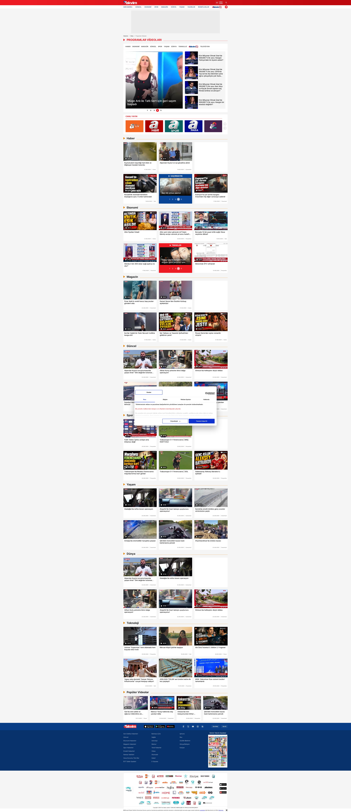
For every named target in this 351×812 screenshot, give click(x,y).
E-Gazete (155, 761)
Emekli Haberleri (129, 751)
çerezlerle (202, 810)
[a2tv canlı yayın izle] (213, 126)
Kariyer (182, 748)
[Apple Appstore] (149, 726)
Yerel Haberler (156, 748)
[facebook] (183, 726)
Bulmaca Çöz (156, 734)
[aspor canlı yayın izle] (174, 126)
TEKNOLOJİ (182, 46)
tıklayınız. (221, 810)
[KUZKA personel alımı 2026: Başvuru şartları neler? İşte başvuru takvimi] (175, 187)
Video (131, 36)
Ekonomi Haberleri (129, 741)
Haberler (125, 36)
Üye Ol (224, 726)
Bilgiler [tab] (165, 399)
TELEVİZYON (205, 46)
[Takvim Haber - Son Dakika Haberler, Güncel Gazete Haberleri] (130, 2)
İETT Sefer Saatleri (129, 761)
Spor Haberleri (128, 748)
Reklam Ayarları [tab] (186, 399)
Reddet (149, 392)
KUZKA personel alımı (171, 193)
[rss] (202, 726)
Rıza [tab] (144, 399)
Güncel (125, 737)
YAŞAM (181, 7)
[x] (188, 726)
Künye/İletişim (185, 744)
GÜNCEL (138, 7)
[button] (224, 124)
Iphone (182, 734)
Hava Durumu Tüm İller (131, 758)
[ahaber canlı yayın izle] (154, 126)
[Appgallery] (170, 726)
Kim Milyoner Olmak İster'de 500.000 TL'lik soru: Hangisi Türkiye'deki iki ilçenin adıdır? (211, 58)
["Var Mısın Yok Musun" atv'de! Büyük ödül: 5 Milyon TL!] (154, 80)
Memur (154, 744)
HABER (128, 46)
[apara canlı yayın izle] (193, 126)
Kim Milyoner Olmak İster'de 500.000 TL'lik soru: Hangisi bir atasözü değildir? (211, 102)
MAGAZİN (164, 7)
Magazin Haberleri (129, 744)
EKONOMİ (148, 7)
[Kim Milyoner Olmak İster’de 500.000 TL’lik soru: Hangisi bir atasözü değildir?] (191, 102)
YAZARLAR (191, 7)
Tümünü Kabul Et (201, 421)
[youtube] (192, 726)
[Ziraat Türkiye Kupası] (226, 7)
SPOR (156, 7)
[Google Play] (160, 726)
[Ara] (226, 2)
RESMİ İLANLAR (203, 7)
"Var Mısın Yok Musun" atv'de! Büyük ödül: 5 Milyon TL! (151, 102)
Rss (181, 737)
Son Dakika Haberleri (130, 734)
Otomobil (155, 754)
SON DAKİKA (127, 7)
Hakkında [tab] (206, 399)
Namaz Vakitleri (128, 754)
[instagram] (197, 726)
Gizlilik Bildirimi (185, 741)
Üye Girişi (215, 726)
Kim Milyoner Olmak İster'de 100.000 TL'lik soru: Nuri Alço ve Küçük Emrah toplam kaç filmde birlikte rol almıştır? (210, 87)
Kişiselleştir (174, 421)
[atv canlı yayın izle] (134, 126)
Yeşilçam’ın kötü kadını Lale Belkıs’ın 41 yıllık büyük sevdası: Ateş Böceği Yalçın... (175, 261)
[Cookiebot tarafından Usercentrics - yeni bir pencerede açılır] (207, 393)
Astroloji (154, 741)
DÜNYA (173, 7)
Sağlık (154, 737)
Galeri (154, 758)
